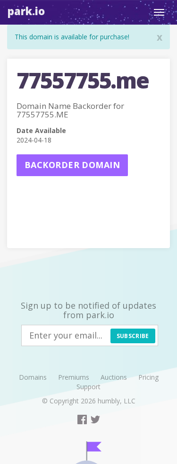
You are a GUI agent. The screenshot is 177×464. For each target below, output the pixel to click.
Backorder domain (72, 164)
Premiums (73, 377)
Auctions (114, 377)
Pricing (148, 377)
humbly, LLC (116, 400)
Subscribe (133, 336)
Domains (33, 377)
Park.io (26, 11)
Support (88, 386)
